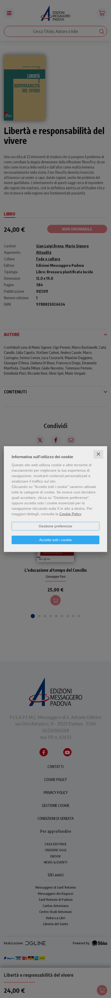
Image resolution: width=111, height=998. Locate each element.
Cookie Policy (70, 514)
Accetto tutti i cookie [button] (55, 540)
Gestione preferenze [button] (55, 526)
